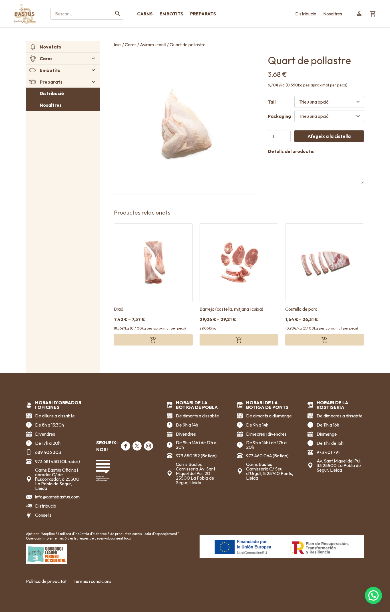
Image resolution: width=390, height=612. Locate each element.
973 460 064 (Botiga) (267, 455)
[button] (373, 595)
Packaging (279, 116)
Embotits (171, 14)
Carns (145, 14)
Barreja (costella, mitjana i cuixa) (231, 309)
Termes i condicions (92, 581)
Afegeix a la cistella (329, 136)
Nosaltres (332, 14)
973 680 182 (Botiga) (196, 455)
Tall (272, 102)
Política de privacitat (46, 581)
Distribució (305, 14)
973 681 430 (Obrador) (57, 461)
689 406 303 (48, 452)
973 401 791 (328, 452)
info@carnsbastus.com (57, 496)
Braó (118, 309)
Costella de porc (301, 309)
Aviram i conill (153, 44)
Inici (117, 44)
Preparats (203, 14)
